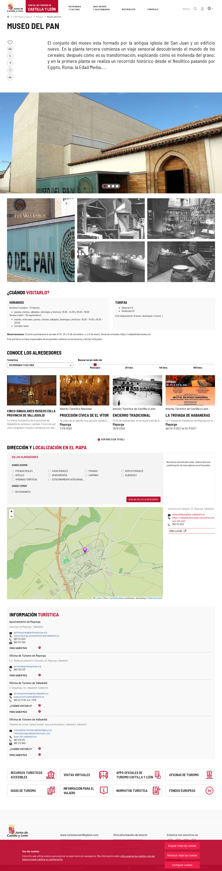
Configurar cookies (182, 865)
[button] (210, 8)
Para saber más (18, 647)
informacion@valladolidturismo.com (32, 733)
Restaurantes (23, 491)
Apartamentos (59, 475)
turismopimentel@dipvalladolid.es (31, 693)
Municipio (95, 367)
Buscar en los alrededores (143, 499)
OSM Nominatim (155, 598)
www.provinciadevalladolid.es (29, 696)
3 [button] (113, 186)
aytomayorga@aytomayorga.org (30, 632)
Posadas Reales (24, 470)
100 (198, 367)
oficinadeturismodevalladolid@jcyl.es (33, 730)
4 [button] (117, 186)
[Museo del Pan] (111, 142)
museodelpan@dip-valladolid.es (188, 514)
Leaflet (98, 598)
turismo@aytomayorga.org (27, 666)
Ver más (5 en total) (112, 439)
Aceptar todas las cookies (182, 845)
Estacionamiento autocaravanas (68, 479)
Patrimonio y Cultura (22, 16)
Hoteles (19, 475)
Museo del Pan (54, 16)
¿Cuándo (21, 705)
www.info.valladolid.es (25, 736)
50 (163, 367)
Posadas (93, 470)
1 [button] (105, 186)
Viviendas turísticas (26, 479)
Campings (93, 475)
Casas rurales (60, 470)
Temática (12, 359)
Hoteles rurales (134, 470)
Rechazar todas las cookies (182, 855)
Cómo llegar (176, 530)
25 (129, 367)
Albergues (131, 475)
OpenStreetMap (117, 598)
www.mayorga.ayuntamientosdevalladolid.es (36, 635)
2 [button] (109, 186)
